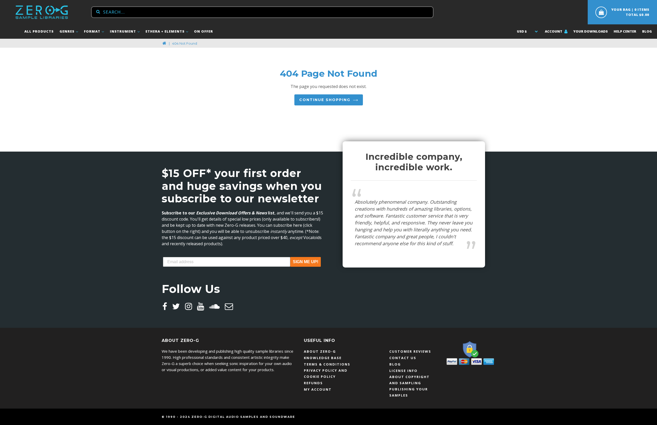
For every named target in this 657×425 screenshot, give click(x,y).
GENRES (67, 31)
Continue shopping (324, 99)
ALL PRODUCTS (39, 31)
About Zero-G (320, 351)
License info (403, 370)
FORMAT (92, 31)
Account (554, 31)
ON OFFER (203, 31)
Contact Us (402, 357)
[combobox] (262, 12)
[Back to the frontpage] (164, 43)
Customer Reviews (410, 351)
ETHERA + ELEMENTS (166, 31)
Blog (647, 31)
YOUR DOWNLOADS (590, 31)
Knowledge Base (323, 357)
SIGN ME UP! (305, 262)
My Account (318, 389)
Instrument (123, 31)
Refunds (313, 383)
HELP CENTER (625, 31)
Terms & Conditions (327, 364)
